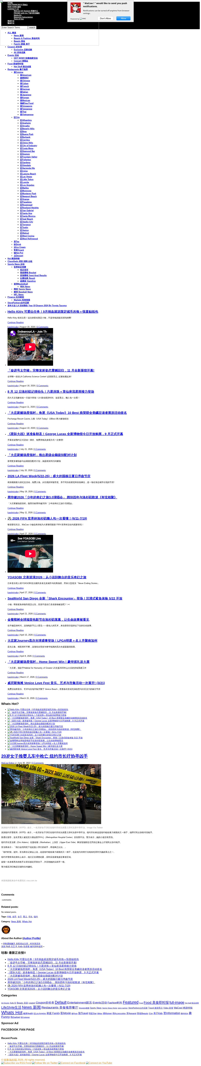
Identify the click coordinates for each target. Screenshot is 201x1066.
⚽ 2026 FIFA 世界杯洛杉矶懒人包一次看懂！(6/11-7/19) (47, 518)
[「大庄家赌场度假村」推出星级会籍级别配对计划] (31, 723)
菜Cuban (24, 83)
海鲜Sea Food (26, 103)
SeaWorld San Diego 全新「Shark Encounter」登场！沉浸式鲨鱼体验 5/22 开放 (65, 598)
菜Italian (24, 92)
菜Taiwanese (26, 109)
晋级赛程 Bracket (28, 272)
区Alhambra (26, 120)
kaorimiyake (13, 327)
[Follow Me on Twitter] (45, 1063)
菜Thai (23, 112)
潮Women (107, 1013)
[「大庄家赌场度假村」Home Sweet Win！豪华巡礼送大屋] (35, 746)
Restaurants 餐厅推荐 (18, 69)
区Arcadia (25, 126)
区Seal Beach (26, 219)
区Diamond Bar (27, 151)
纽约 (36, 916)
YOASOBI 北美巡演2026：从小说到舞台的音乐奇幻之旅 (47, 577)
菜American (25, 75)
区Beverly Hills (27, 128)
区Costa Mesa (26, 148)
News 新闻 (16, 921)
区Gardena (25, 162)
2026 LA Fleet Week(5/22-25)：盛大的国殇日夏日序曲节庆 (49, 476)
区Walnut (24, 233)
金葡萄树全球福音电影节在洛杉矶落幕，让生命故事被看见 (48, 619)
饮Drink (17, 244)
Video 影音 (168, 1008)
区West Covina (27, 236)
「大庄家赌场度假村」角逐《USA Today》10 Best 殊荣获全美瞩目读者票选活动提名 (67, 412)
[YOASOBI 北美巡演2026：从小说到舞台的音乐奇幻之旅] (34, 735)
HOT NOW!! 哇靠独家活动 (26, 58)
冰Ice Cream (20, 247)
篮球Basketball (21, 284)
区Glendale (25, 165)
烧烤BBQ (24, 78)
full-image (176, 1002)
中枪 (9, 916)
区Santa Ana (26, 213)
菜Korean (24, 97)
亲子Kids (158, 1013)
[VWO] (83, 19)
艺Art (151, 1013)
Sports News (96, 1008)
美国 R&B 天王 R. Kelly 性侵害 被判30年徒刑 (22, 946)
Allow (123, 18)
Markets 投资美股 (22, 300)
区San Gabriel (27, 210)
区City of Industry (28, 145)
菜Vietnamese (26, 114)
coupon (32, 1003)
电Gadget (15, 1017)
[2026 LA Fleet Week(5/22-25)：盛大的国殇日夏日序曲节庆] (35, 726)
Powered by (75, 19)
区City (17, 117)
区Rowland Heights (29, 208)
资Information (171, 1013)
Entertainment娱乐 (79, 1002)
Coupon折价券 (45, 1002)
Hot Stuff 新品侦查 (22, 66)
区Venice (24, 230)
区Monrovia (25, 191)
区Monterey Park (28, 193)
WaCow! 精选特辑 (183, 1007)
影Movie (65, 1013)
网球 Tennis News (22, 289)
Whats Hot (27, 921)
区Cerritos (25, 140)
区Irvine (24, 171)
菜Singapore (26, 106)
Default (61, 1002)
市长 (30, 916)
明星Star (93, 1013)
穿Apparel (131, 1013)
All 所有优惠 (19, 52)
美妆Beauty (142, 1013)
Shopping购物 (84, 1008)
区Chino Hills (26, 143)
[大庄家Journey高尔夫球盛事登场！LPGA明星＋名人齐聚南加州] (38, 743)
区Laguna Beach (28, 174)
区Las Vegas (26, 176)
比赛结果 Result (27, 278)
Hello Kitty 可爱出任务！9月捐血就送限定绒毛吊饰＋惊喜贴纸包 (53, 311)
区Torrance (25, 224)
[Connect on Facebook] (71, 1063)
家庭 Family (53, 1013)
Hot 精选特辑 (14, 258)
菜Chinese (25, 81)
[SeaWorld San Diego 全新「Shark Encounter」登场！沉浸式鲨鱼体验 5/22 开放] (45, 738)
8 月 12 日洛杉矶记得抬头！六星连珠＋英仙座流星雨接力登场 (51, 391)
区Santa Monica (27, 216)
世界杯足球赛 (20, 267)
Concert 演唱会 (21, 61)
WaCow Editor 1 (8, 763)
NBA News (25, 286)
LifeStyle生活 (11, 1007)
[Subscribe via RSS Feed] (16, 1063)
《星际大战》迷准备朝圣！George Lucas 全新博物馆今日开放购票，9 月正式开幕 (65, 434)
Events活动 (100, 1002)
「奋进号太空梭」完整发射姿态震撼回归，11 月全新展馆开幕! (51, 370)
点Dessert (18, 256)
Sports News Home (109, 1008)
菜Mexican (25, 100)
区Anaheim (25, 123)
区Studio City (26, 222)
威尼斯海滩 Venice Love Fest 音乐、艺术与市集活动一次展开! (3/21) (56, 683)
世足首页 (24, 270)
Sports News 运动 (16, 264)
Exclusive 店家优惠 (23, 49)
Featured (131, 1002)
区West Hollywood (29, 239)
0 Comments (42, 327)
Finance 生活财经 (16, 297)
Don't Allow (105, 18)
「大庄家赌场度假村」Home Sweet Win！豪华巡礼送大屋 (49, 661)
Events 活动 (13, 55)
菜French (24, 86)
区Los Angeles (27, 185)
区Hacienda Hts (27, 168)
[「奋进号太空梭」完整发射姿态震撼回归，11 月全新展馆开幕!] (37, 712)
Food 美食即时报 (15, 64)
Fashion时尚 (115, 1002)
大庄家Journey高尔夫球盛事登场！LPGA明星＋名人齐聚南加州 (52, 640)
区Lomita (24, 182)
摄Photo (74, 1013)
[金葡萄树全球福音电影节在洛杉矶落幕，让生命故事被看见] (35, 740)
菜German (25, 89)
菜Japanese (25, 95)
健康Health (28, 1013)
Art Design (5, 1003)
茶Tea (16, 241)
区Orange (24, 199)
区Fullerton (25, 160)
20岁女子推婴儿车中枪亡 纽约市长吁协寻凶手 (44, 756)
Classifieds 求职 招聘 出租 (20, 261)
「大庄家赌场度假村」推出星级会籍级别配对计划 (42, 455)
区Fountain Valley (28, 157)
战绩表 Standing (28, 281)
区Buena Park (26, 134)
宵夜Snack (19, 250)
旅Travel (83, 1013)
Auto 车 (13, 1003)
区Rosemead (26, 205)
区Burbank (25, 137)
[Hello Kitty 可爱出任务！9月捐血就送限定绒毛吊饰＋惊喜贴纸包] (38, 709)
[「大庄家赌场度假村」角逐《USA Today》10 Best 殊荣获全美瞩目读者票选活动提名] (47, 718)
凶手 (14, 916)
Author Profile (31, 938)
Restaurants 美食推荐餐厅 (59, 1007)
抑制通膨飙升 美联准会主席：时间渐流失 (21, 943)
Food (141, 1003)
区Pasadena (26, 202)
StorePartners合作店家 (18, 303)
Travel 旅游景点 (155, 1008)
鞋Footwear (25, 1017)
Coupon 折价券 (15, 47)
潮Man (99, 1013)
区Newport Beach (28, 196)
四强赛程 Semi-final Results (33, 275)
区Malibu (24, 188)
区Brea (23, 131)
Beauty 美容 (22, 1003)
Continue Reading (16, 322)
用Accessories (119, 1013)
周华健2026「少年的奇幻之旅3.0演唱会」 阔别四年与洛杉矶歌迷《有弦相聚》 (62, 497)
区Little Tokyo (26, 179)
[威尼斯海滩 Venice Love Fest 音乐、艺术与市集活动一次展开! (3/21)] (40, 749)
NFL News (19, 294)
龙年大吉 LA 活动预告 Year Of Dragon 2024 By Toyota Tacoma (37, 305)
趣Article (184, 1013)
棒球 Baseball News (23, 292)
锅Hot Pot (18, 253)
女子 (20, 916)
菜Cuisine (18, 72)
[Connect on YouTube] (99, 1063)
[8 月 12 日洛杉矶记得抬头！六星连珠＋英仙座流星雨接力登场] (37, 715)
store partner (123, 1008)
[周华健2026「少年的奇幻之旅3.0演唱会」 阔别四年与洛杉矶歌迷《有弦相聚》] (44, 729)
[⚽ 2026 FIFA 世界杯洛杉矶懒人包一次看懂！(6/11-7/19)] (35, 732)
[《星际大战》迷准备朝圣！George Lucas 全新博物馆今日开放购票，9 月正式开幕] (46, 721)
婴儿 (25, 916)
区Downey (25, 154)
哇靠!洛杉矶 (10, 1059)
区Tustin (24, 227)
